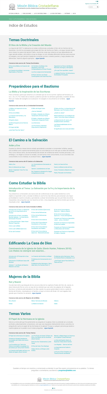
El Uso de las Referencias (38, 212)
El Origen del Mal (14, 127)
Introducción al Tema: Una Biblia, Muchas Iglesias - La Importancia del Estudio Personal (18, 217)
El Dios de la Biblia (14, 113)
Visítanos (67, 13)
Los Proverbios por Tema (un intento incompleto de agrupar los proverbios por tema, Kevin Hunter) (19, 346)
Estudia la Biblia (14, 13)
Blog (74, 13)
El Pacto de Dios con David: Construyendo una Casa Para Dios (41, 75)
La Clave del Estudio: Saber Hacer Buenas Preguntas (18, 222)
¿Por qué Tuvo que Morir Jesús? (63, 70)
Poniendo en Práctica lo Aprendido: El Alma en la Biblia (64, 223)
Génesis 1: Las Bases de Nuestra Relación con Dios (18, 265)
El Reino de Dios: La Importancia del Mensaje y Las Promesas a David (64, 109)
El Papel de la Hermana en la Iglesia (19, 336)
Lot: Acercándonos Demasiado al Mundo (41, 165)
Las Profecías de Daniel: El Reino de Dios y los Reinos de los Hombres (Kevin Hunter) (41, 337)
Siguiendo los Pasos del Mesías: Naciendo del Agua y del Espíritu (63, 66)
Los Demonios (35, 123)
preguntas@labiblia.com (45, 385)
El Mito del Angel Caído (38, 108)
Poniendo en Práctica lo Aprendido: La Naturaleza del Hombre (64, 227)
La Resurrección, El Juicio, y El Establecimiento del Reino (63, 120)
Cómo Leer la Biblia (14, 226)
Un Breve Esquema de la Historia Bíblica (18, 123)
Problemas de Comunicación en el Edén (41, 259)
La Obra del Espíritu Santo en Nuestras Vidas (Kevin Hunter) (63, 340)
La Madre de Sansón (37, 303)
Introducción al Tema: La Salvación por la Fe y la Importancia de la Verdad (19, 211)
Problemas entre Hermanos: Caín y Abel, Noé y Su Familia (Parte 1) (41, 264)
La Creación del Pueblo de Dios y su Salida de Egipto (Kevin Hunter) (19, 351)
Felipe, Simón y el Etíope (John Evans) (40, 349)
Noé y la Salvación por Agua (17, 167)
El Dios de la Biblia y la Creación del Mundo (19, 66)
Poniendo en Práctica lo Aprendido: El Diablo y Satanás (64, 232)
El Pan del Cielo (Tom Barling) (40, 346)
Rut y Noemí (12, 301)
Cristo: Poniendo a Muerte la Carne (64, 170)
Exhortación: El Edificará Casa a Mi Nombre (19, 261)
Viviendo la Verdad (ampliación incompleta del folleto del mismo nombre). (18, 340)
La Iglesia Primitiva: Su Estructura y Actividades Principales (64, 74)
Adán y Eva (12, 164)
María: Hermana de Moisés (39, 301)
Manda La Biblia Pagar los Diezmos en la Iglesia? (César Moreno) (64, 336)
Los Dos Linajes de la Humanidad (41, 72)
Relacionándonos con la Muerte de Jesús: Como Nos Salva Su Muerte (64, 116)
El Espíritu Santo (13, 120)
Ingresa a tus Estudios (91, 3)
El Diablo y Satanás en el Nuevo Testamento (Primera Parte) (40, 114)
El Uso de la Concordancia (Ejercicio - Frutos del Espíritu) (63, 214)
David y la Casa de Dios (61, 164)
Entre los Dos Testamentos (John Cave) (41, 342)
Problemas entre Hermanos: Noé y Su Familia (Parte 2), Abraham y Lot (64, 257)
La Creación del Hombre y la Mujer (41, 256)
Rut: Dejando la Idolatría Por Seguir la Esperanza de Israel (41, 172)
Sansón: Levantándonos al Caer (40, 168)
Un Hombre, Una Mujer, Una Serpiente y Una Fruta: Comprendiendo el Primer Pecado (41, 67)
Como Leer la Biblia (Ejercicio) (17, 228)
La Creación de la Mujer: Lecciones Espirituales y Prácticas (19, 71)
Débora (56, 301)
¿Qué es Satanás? (36, 111)
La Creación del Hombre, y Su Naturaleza (17, 116)
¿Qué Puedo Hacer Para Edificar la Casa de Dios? (64, 261)
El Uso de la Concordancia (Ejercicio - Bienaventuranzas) (40, 232)
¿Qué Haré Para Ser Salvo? (16, 130)
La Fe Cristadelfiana (40, 13)
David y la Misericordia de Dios (63, 167)
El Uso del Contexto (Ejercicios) (40, 209)
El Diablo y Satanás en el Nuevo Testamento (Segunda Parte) (40, 119)
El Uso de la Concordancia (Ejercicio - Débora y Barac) (62, 210)
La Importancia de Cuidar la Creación (62, 348)
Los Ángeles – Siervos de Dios (63, 344)
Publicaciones (27, 13)
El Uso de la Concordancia (39, 219)
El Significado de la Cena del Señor (64, 129)
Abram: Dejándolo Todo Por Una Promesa (18, 170)
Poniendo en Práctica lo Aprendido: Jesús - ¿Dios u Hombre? (64, 219)
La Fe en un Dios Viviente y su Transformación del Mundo (62, 352)
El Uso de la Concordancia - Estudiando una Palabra (39, 227)
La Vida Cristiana (55, 13)
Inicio (10, 19)
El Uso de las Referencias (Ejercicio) (38, 216)
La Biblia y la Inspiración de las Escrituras (18, 109)
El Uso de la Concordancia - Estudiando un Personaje (39, 223)
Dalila (55, 303)
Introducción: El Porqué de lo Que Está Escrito (18, 257)
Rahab (10, 303)
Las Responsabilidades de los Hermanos (63, 125)
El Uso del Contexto (14, 231)
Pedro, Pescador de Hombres (62, 173)
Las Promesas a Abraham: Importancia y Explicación (39, 126)
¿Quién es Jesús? (59, 113)
